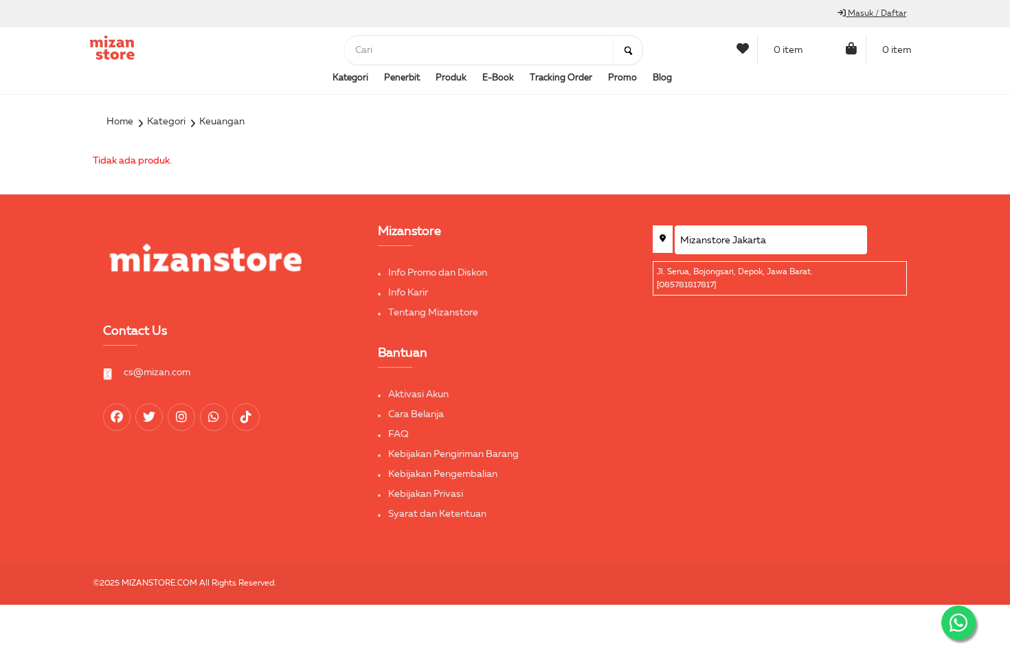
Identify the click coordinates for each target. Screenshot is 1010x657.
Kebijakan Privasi (425, 494)
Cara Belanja (416, 414)
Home (119, 121)
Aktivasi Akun (418, 394)
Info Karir (408, 293)
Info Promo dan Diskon (437, 273)
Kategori (166, 121)
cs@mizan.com (157, 372)
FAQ (398, 434)
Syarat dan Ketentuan (437, 514)
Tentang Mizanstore (433, 313)
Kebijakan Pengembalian (442, 474)
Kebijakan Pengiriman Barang (453, 454)
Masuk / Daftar (876, 14)
